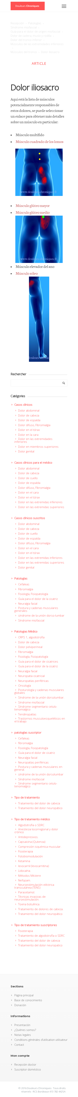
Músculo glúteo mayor (33, 206)
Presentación (22, 1025)
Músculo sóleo (27, 273)
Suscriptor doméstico (27, 1069)
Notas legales (22, 1035)
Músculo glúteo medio (33, 213)
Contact (19, 1044)
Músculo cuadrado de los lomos (39, 142)
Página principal (24, 995)
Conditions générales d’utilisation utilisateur (40, 1040)
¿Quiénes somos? (25, 1030)
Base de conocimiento (28, 1000)
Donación (20, 1005)
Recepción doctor (25, 1064)
